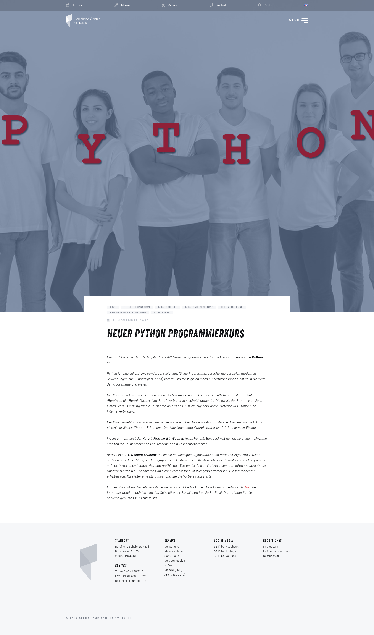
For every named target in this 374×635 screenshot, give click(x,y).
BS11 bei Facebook (226, 546)
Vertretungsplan (174, 560)
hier (247, 487)
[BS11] (83, 20)
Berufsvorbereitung (199, 307)
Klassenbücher (174, 551)
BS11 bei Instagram (226, 551)
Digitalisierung (232, 307)
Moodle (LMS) (173, 570)
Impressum (270, 546)
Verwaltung (171, 546)
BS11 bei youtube (225, 555)
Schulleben (162, 312)
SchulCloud (171, 555)
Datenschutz (271, 555)
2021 (113, 307)
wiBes (168, 565)
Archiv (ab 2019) (174, 574)
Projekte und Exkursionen (128, 312)
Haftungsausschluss (276, 551)
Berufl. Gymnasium (137, 307)
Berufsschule (167, 307)
